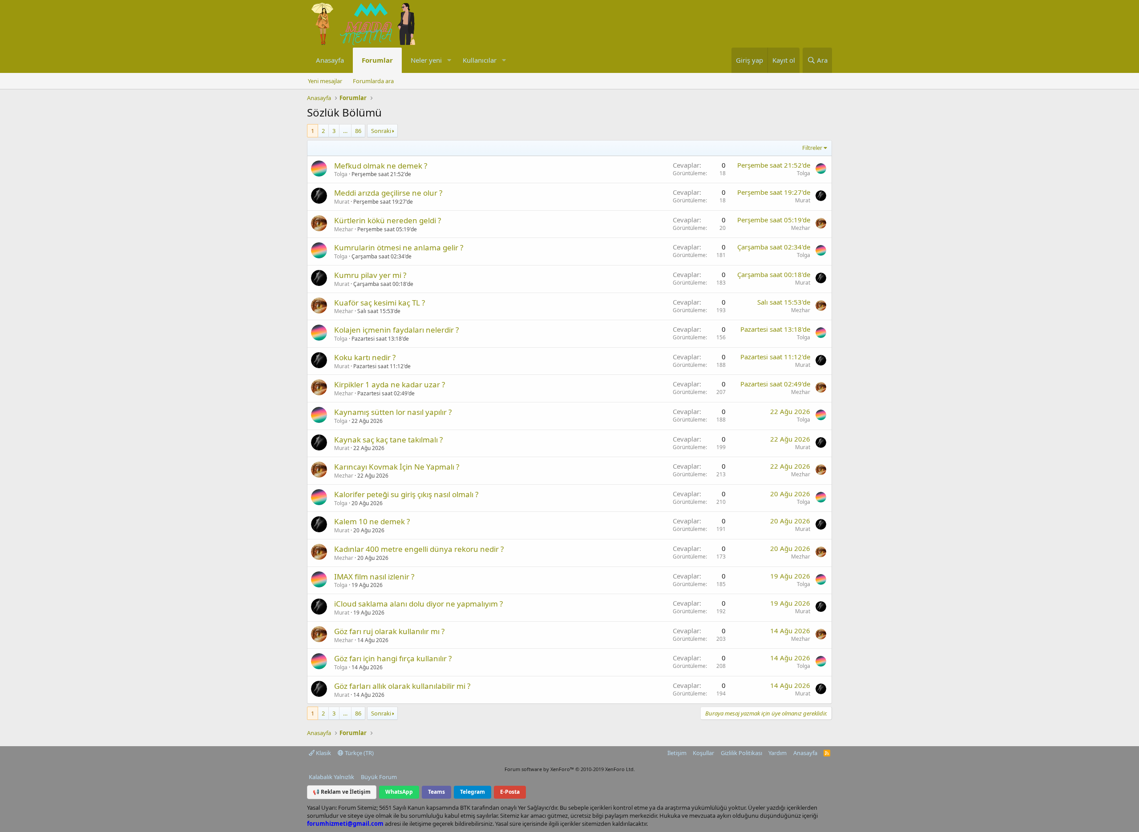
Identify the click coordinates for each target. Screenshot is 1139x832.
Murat (341, 201)
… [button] (345, 131)
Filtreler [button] (812, 148)
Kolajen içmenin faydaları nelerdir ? (396, 330)
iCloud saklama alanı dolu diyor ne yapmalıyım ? (418, 604)
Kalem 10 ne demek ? (372, 521)
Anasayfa (330, 60)
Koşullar (703, 753)
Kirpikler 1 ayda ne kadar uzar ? (389, 384)
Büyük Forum (379, 777)
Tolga (340, 174)
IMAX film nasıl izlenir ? (374, 576)
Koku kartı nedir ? (365, 357)
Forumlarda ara (373, 81)
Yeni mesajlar (325, 81)
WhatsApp (399, 792)
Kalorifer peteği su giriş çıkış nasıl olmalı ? (406, 494)
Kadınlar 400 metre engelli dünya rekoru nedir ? (419, 549)
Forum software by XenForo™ (570, 769)
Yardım (777, 753)
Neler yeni (426, 60)
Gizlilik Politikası (741, 753)
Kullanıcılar (480, 60)
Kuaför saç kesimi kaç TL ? (379, 302)
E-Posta (510, 792)
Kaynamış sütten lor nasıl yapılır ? (393, 412)
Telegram (472, 792)
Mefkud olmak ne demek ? (380, 166)
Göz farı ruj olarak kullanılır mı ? (389, 631)
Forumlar (377, 60)
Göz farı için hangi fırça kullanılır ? (393, 658)
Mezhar (343, 229)
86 (358, 131)
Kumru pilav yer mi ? (370, 275)
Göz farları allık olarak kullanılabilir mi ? (402, 686)
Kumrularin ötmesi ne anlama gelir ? (398, 247)
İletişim (677, 753)
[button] (449, 60)
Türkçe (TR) (358, 753)
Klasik (323, 753)
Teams (436, 792)
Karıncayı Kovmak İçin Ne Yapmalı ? (396, 467)
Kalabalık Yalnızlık (331, 777)
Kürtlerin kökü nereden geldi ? (387, 220)
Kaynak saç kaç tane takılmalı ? (388, 439)
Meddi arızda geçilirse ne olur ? (388, 193)
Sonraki (381, 131)
